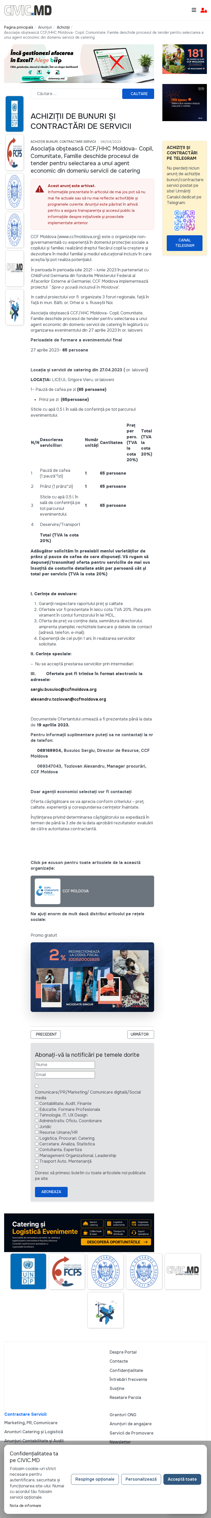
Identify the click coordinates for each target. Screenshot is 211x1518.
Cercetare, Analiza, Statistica (67, 1144)
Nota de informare (25, 1505)
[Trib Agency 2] (184, 102)
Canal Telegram (184, 243)
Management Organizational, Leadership (77, 1155)
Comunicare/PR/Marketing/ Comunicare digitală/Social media (88, 1095)
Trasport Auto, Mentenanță (65, 1161)
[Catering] (79, 1232)
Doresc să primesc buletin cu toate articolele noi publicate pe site (90, 1175)
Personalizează (141, 1479)
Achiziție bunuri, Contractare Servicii (63, 142)
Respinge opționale (95, 1479)
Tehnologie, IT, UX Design (63, 1115)
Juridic (45, 1126)
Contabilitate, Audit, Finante (65, 1103)
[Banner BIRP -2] (79, 63)
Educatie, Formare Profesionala (69, 1109)
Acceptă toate (182, 1479)
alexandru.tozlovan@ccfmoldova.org (68, 699)
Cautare (139, 93)
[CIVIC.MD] (28, 10)
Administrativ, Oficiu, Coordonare (70, 1120)
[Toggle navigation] (194, 10)
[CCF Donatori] (184, 59)
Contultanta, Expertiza (60, 1149)
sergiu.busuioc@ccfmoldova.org (63, 689)
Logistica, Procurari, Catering (66, 1138)
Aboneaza (51, 1191)
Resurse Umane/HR (58, 1132)
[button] (203, 10)
